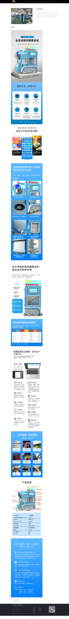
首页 (11, 4)
